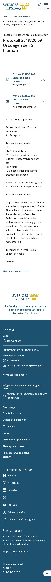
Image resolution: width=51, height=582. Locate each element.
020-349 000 (13, 360)
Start (5, 16)
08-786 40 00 (14, 340)
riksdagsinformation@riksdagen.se (26, 365)
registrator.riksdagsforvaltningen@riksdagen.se (27, 395)
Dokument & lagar (19, 16)
